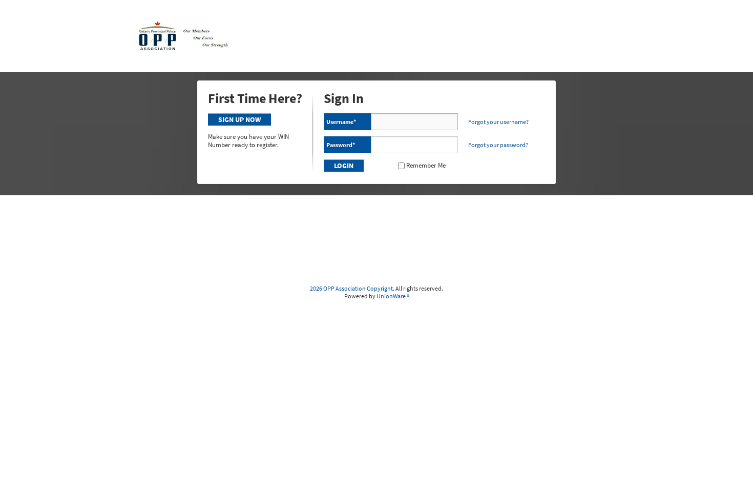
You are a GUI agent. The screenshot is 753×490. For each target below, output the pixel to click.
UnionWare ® (392, 296)
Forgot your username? (498, 122)
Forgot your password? (498, 145)
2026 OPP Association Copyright (351, 288)
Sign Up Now (239, 119)
